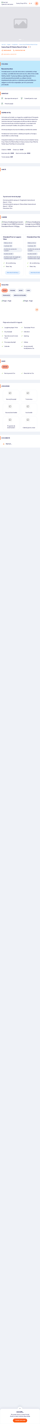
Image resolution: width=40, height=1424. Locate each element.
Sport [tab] (21, 290)
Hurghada (15, 44)
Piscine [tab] (12, 290)
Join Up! (3, 44)
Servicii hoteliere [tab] (20, 295)
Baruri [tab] (5, 367)
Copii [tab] (28, 290)
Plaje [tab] (4, 290)
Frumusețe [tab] (6, 295)
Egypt (8, 44)
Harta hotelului (9, 444)
